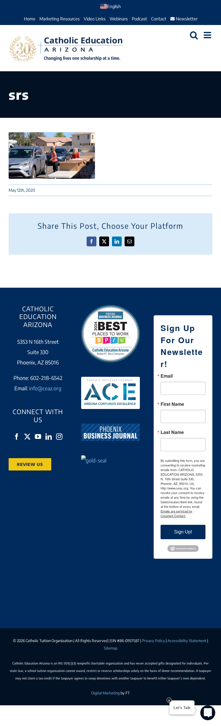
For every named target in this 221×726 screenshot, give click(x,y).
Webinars (119, 18)
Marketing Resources (59, 18)
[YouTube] (38, 436)
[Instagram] (59, 436)
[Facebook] (17, 436)
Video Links (95, 18)
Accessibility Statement (186, 640)
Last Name (172, 432)
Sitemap (110, 648)
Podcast (139, 18)
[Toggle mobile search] (194, 35)
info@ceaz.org (45, 388)
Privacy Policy (153, 640)
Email (167, 376)
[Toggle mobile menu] (208, 35)
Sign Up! (183, 531)
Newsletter (186, 18)
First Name (172, 404)
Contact (158, 18)
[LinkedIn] (48, 436)
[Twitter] (27, 436)
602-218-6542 (46, 377)
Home (29, 18)
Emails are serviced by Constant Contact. (177, 513)
